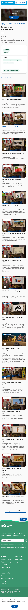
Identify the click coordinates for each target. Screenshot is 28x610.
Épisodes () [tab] (6, 77)
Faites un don (6, 567)
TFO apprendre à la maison (8, 578)
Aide (24, 519)
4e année (6, 52)
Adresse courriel (6, 541)
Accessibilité (4, 596)
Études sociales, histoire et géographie (12, 60)
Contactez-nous (19, 559)
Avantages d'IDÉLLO (6, 559)
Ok (14, 606)
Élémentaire (6, 49)
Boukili (8, 581)
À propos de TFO (6, 562)
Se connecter (21, 2)
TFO (8, 576)
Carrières (6, 564)
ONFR (8, 583)
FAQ (19, 562)
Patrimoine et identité (8, 62)
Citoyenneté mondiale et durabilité (11, 70)
